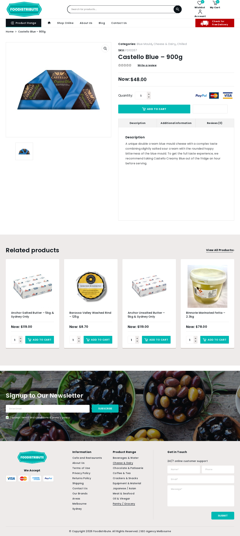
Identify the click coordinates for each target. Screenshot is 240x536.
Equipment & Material (127, 483)
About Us (86, 23)
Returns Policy (81, 478)
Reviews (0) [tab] (214, 123)
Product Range (26, 23)
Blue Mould (144, 44)
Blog (102, 23)
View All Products (219, 250)
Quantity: (125, 95)
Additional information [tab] (176, 123)
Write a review (147, 65)
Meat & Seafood (123, 493)
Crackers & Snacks (125, 478)
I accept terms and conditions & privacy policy (40, 417)
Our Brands (79, 493)
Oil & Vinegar (121, 498)
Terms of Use (81, 468)
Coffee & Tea (122, 473)
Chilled (182, 44)
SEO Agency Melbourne (155, 531)
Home (10, 31)
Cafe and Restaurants (87, 458)
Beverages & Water (126, 458)
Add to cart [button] (42, 339)
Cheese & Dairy (165, 44)
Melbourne (79, 503)
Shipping (78, 483)
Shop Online (65, 23)
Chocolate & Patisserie (128, 468)
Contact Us (119, 23)
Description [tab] (137, 123)
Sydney (77, 509)
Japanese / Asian (124, 488)
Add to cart (156, 109)
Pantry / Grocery (124, 503)
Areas (76, 498)
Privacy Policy (81, 473)
